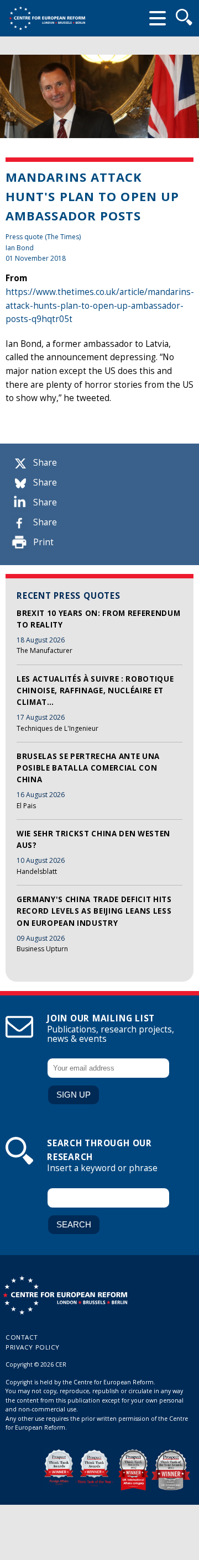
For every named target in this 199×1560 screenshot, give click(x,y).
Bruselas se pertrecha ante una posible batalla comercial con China (88, 768)
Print (43, 542)
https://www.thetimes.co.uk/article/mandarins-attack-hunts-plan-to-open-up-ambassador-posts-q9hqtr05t (100, 305)
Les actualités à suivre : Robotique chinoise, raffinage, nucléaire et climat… (95, 691)
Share (45, 462)
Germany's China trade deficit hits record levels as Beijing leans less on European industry (94, 911)
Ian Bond (20, 247)
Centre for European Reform (47, 18)
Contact (22, 1337)
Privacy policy (33, 1347)
